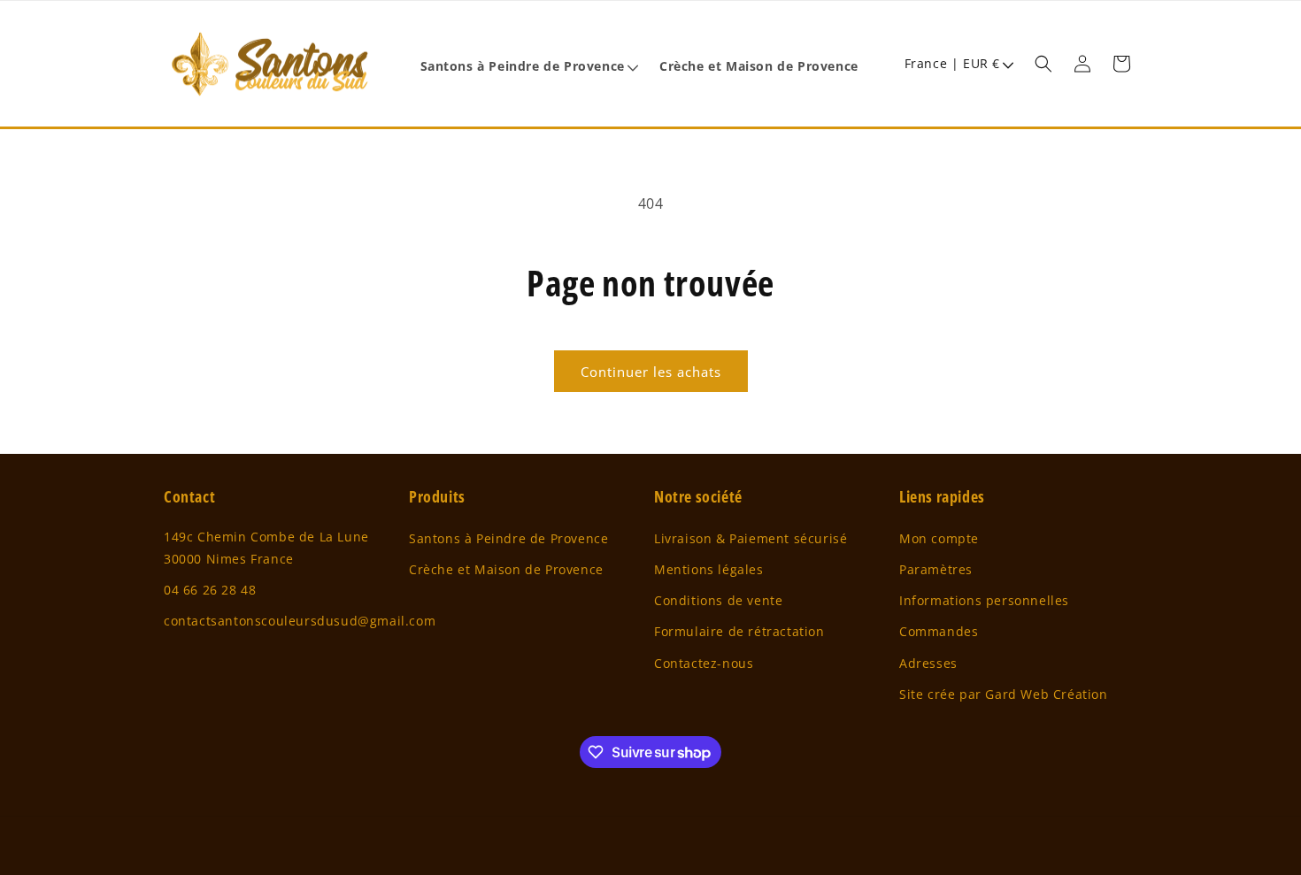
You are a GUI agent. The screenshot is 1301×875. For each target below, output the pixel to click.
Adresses (928, 663)
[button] (529, 66)
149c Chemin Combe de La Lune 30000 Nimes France (266, 547)
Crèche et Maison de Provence (506, 569)
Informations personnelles (984, 600)
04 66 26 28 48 (210, 589)
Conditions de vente (718, 600)
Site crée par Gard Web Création (1003, 694)
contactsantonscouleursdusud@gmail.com (299, 620)
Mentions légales (709, 569)
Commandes (938, 631)
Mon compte (939, 538)
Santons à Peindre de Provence (508, 538)
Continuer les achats (651, 371)
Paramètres (936, 569)
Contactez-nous (703, 663)
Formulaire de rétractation (739, 631)
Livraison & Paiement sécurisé (750, 538)
